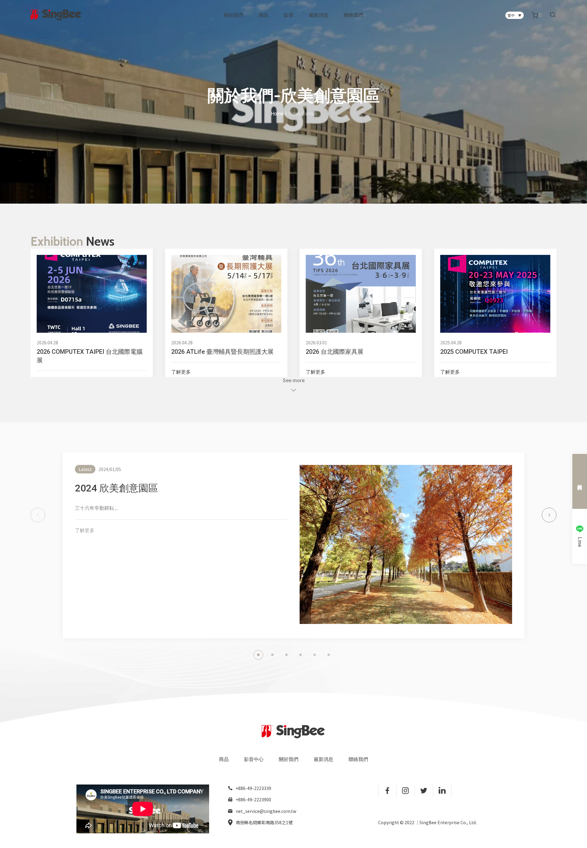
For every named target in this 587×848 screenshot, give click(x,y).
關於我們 (233, 15)
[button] (38, 515)
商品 (263, 15)
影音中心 (254, 759)
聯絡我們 (353, 15)
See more (294, 380)
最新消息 (318, 15)
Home (277, 114)
